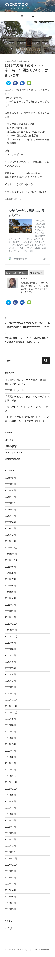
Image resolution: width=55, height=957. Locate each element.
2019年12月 (11, 700)
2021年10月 (11, 560)
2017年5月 (10, 896)
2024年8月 (10, 490)
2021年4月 (10, 598)
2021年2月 (10, 611)
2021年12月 (11, 547)
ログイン (9, 440)
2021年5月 (10, 592)
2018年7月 (10, 808)
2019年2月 (10, 763)
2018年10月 (11, 789)
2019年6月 (10, 738)
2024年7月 (10, 497)
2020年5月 (10, 668)
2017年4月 (10, 903)
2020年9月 (10, 643)
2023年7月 (10, 516)
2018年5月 (10, 820)
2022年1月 (10, 541)
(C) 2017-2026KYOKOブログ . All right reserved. (27, 950)
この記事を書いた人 (17, 273)
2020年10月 (11, 636)
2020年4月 (10, 674)
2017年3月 (10, 909)
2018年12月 (11, 776)
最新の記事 (37, 273)
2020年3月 (10, 681)
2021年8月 (10, 573)
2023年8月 (10, 509)
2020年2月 (10, 687)
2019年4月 (10, 751)
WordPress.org (12, 459)
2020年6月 (10, 662)
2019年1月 (10, 769)
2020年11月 (11, 630)
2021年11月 (11, 554)
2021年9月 (10, 566)
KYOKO (26, 61)
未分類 (8, 928)
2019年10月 (11, 712)
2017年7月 (10, 884)
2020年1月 (10, 693)
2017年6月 (10, 890)
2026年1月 (10, 484)
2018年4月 (10, 827)
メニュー (29, 16)
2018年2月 (10, 839)
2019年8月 (10, 725)
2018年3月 (10, 833)
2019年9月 (10, 719)
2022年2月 (10, 535)
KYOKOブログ (17, 4)
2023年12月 (11, 503)
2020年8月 (10, 649)
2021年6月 (10, 585)
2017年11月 (11, 858)
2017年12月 (11, 852)
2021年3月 (10, 605)
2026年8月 (10, 478)
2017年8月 (10, 877)
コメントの (13, 452)
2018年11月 (11, 782)
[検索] (46, 360)
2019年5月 (10, 744)
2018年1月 (10, 846)
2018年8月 (10, 801)
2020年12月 (11, 624)
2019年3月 (10, 757)
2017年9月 (10, 871)
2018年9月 (10, 795)
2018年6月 (10, 814)
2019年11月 (11, 706)
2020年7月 (10, 655)
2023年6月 (10, 522)
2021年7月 (10, 579)
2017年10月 (11, 865)
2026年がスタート (14, 390)
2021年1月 (10, 617)
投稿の (11, 446)
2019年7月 (10, 731)
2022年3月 (10, 528)
